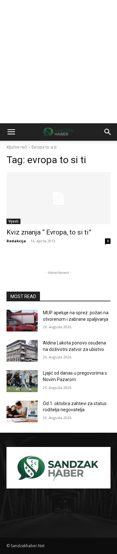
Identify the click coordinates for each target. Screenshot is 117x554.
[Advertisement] (58, 61)
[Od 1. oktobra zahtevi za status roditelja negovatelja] (22, 411)
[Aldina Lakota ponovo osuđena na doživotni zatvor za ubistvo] (22, 351)
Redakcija (16, 240)
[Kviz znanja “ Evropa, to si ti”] (58, 198)
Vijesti (13, 221)
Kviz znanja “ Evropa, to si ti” (48, 232)
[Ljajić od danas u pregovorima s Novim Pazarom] (22, 381)
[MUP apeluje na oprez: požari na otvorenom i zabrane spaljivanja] (22, 320)
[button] (11, 132)
